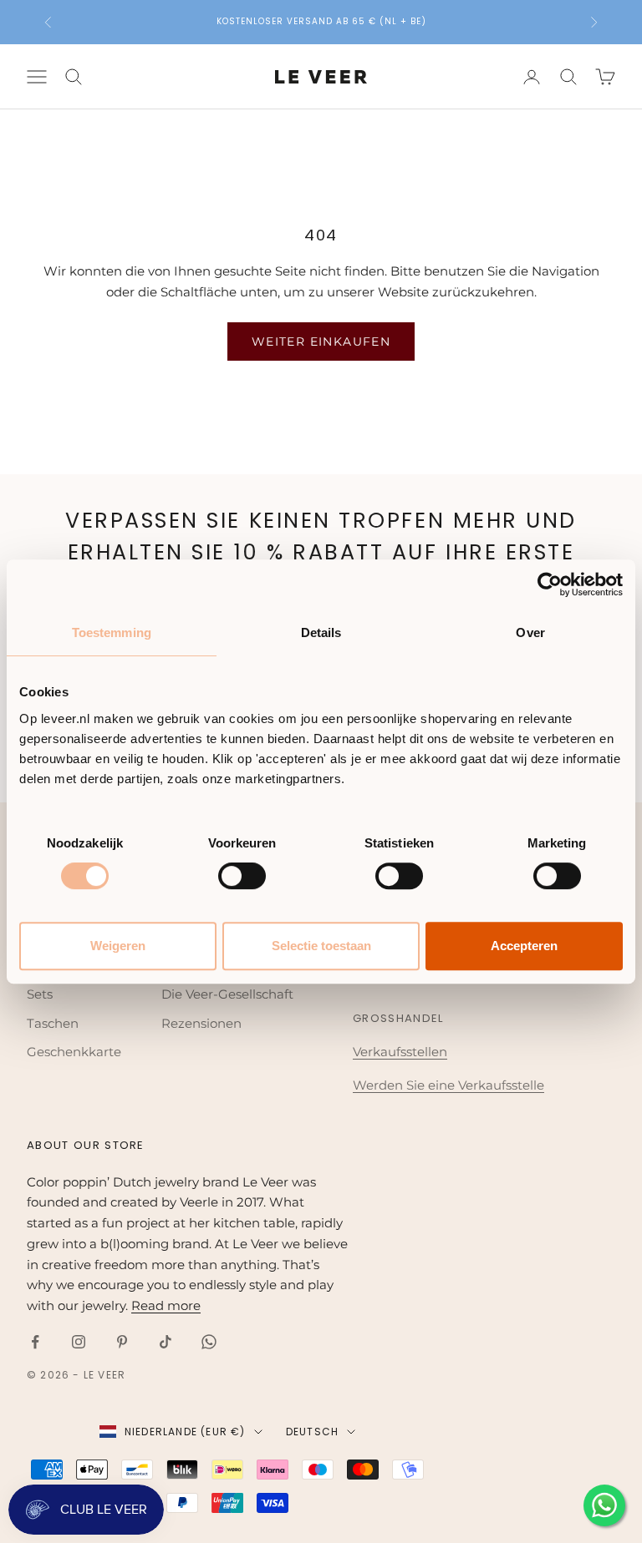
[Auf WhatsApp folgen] (209, 1341)
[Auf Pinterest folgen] (122, 1341)
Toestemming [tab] (111, 632)
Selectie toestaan (321, 945)
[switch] (242, 876)
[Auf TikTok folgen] (165, 1341)
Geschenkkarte (74, 1052)
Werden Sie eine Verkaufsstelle (448, 1085)
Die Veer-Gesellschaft (227, 994)
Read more (166, 1305)
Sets (40, 994)
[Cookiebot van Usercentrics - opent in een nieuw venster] (549, 584)
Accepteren (524, 945)
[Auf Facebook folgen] (35, 1341)
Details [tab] (321, 632)
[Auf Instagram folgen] (78, 1341)
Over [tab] (530, 632)
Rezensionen (201, 1023)
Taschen (53, 1023)
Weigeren (117, 945)
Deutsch (312, 1431)
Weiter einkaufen (321, 341)
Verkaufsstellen (400, 1052)
